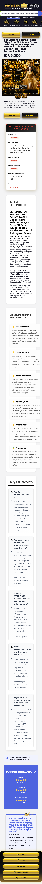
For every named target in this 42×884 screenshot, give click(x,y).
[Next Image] (38, 77)
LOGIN (11, 34)
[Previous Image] (4, 77)
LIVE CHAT (22, 877)
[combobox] (19, 13)
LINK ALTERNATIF (22, 871)
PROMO (22, 854)
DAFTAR (30, 34)
